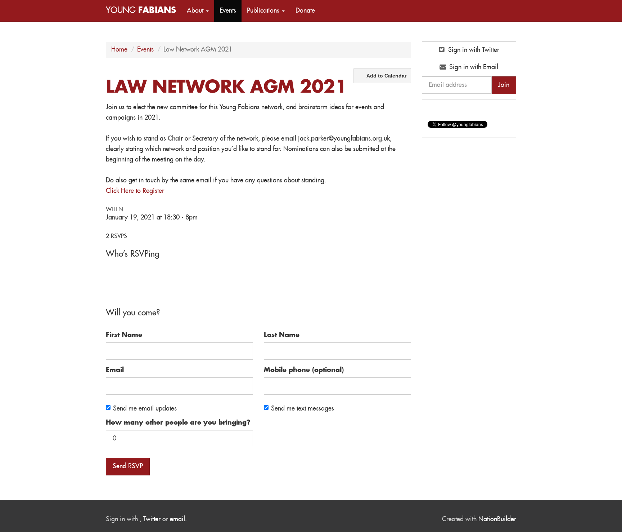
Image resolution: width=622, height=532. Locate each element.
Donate (305, 11)
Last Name (281, 335)
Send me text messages (302, 408)
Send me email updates (145, 408)
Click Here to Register (135, 191)
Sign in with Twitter (472, 50)
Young (141, 10)
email (177, 519)
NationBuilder (497, 519)
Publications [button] (264, 11)
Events (228, 11)
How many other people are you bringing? (178, 423)
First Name (124, 335)
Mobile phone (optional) (304, 370)
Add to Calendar (386, 76)
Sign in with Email (472, 67)
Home (119, 49)
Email (115, 370)
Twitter (152, 519)
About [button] (196, 11)
